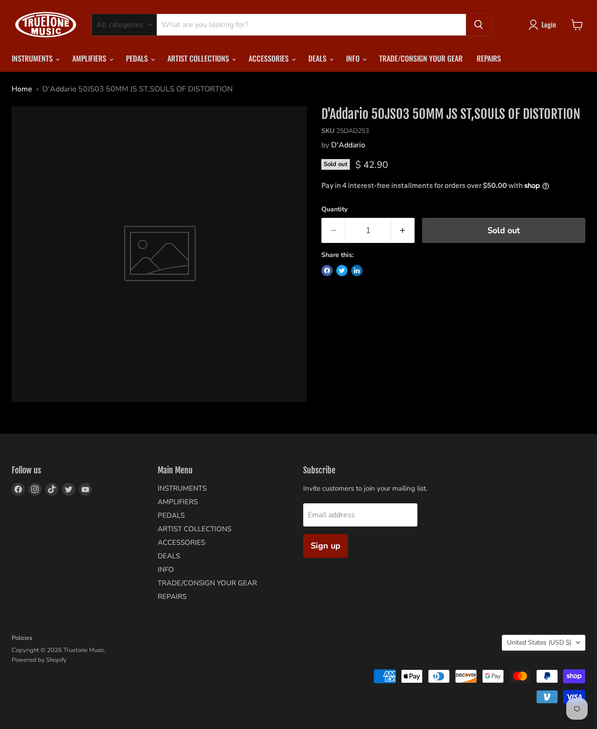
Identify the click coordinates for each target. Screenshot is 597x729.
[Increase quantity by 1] (403, 230)
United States (539, 642)
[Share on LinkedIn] (356, 270)
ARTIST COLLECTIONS (199, 58)
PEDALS (138, 58)
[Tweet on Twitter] (341, 270)
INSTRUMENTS (33, 58)
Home (22, 89)
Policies (22, 638)
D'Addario (348, 145)
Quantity (334, 209)
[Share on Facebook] (327, 270)
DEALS (318, 58)
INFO (353, 58)
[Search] (478, 24)
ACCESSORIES (270, 58)
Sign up (325, 545)
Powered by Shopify (39, 660)
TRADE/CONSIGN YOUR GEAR (421, 58)
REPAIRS (489, 58)
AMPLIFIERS (90, 58)
